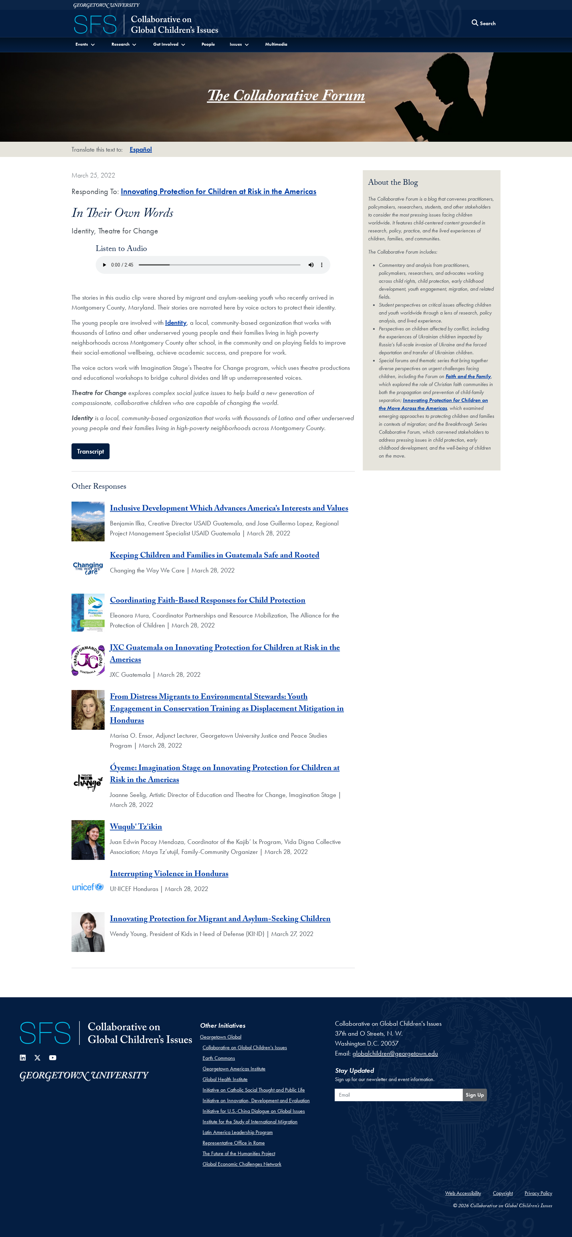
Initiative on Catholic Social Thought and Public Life (254, 1089)
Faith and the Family (468, 376)
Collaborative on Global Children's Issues (245, 1047)
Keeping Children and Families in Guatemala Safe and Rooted (214, 556)
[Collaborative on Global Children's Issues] (146, 25)
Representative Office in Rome (234, 1142)
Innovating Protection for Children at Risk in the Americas (218, 191)
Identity (176, 322)
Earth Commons (219, 1058)
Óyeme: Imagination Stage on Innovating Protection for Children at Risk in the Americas (225, 775)
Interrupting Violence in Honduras (169, 875)
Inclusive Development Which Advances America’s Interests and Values (229, 509)
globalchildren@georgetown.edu (395, 1053)
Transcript (90, 451)
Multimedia (276, 44)
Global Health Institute (225, 1079)
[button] (86, 44)
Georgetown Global (220, 1036)
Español (141, 149)
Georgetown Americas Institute (234, 1068)
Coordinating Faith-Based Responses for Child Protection (208, 601)
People (208, 44)
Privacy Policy (538, 1193)
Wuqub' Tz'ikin (136, 828)
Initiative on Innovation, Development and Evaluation (256, 1100)
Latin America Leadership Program (238, 1132)
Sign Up (475, 1094)
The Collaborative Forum (286, 98)
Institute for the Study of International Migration (250, 1121)
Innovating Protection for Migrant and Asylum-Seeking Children (220, 920)
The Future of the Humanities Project (239, 1153)
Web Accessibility (463, 1193)
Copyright (503, 1193)
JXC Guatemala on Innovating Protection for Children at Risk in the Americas (225, 655)
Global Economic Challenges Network (242, 1164)
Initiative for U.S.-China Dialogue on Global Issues (254, 1111)
